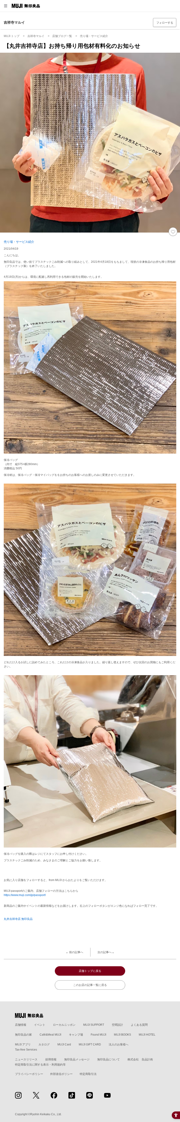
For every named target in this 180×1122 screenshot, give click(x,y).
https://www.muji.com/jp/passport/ (25, 895)
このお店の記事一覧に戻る (90, 985)
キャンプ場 (76, 1034)
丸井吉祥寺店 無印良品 (18, 919)
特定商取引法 (88, 1074)
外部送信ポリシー (61, 1074)
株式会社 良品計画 (140, 1059)
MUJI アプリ (23, 1044)
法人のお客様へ (118, 1044)
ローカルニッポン (64, 1024)
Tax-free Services (26, 1049)
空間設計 (117, 1024)
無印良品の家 (23, 1034)
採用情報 (50, 1059)
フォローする (164, 22)
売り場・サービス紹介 (19, 242)
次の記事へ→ (106, 952)
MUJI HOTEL (147, 1034)
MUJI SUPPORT (93, 1024)
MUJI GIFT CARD (90, 1044)
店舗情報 (20, 1024)
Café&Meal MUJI (50, 1034)
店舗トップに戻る (90, 971)
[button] (5, 5)
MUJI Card (64, 1044)
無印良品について (108, 1059)
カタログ (44, 1044)
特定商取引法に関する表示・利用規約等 (40, 1064)
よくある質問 (139, 1024)
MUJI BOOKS (122, 1034)
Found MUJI (98, 1034)
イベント (39, 1024)
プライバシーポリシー (29, 1074)
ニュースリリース (26, 1059)
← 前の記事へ (74, 952)
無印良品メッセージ (77, 1059)
